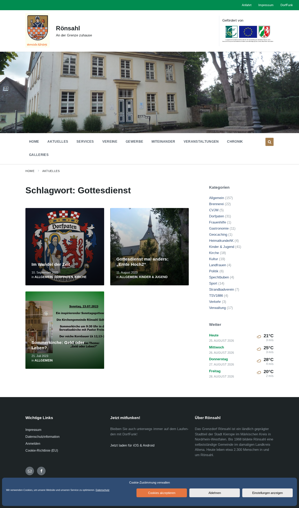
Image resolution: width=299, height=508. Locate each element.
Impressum (33, 429)
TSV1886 (216, 296)
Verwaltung (217, 308)
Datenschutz (102, 490)
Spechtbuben (219, 277)
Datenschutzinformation (42, 436)
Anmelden (32, 443)
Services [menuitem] (85, 141)
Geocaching (218, 234)
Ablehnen (214, 493)
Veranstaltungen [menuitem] (201, 141)
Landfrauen (217, 265)
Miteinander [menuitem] (163, 141)
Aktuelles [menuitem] (57, 141)
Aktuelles (51, 171)
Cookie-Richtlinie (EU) (41, 450)
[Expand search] (269, 142)
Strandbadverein (221, 289)
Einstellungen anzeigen (267, 493)
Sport (213, 283)
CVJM (213, 210)
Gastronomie (219, 228)
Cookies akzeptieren (161, 493)
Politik (213, 271)
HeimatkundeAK (221, 241)
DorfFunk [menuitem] (286, 5)
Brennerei (216, 204)
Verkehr (215, 302)
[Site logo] (37, 46)
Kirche (80, 277)
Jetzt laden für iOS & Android (132, 445)
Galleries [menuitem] (39, 155)
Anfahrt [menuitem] (246, 5)
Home (29, 171)
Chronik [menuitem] (235, 141)
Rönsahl (68, 28)
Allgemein (44, 277)
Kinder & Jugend (153, 277)
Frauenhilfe (217, 222)
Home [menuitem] (34, 141)
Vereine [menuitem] (109, 141)
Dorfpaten (63, 277)
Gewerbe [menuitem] (134, 141)
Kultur (213, 259)
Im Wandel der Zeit (51, 264)
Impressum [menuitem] (266, 5)
